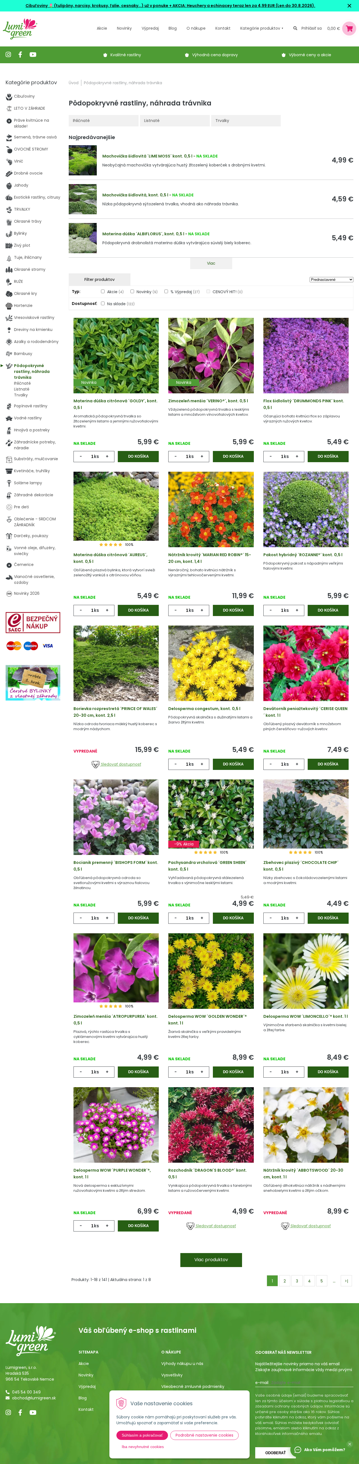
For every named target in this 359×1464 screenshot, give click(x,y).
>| (346, 1281)
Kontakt (86, 1409)
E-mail (261, 1382)
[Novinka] (116, 363)
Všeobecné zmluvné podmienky (192, 1386)
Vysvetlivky (172, 1375)
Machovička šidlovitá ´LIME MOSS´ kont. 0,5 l (147, 156)
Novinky (124, 28)
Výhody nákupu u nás (182, 1363)
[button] (349, 1444)
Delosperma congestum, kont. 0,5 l (204, 708)
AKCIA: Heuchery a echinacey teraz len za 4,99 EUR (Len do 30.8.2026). (243, 5)
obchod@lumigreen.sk (34, 1398)
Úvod (74, 83)
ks (96, 456)
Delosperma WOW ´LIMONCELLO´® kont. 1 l (305, 1016)
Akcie (102, 28)
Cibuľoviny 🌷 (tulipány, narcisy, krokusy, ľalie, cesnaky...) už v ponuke (97, 5)
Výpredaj (150, 28)
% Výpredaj (185, 292)
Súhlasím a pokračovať (142, 1435)
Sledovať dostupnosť (120, 764)
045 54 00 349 (26, 1392)
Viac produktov (211, 1259)
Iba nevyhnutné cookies (143, 1446)
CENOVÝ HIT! (228, 292)
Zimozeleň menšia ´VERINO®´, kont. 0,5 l (208, 401)
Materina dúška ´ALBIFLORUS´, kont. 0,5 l (143, 234)
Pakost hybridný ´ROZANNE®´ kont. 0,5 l (302, 555)
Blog (83, 1398)
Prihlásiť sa (312, 28)
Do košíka (138, 456)
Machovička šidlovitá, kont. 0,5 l (135, 195)
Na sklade (121, 304)
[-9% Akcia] (211, 825)
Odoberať (275, 1453)
